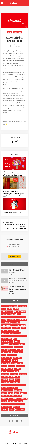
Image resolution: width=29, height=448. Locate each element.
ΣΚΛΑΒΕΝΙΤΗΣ (15, 398)
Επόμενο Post (22, 226)
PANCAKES (5, 344)
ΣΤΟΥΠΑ (4, 401)
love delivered (6, 338)
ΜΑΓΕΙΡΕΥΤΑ (5, 385)
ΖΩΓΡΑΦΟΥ (17, 368)
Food (23, 328)
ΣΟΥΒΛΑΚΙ (24, 398)
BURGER (23, 311)
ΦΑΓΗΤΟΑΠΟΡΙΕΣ (19, 404)
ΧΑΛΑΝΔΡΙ (5, 409)
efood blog (14, 443)
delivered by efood (8, 317)
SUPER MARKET (6, 352)
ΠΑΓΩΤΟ (4, 393)
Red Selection (19, 344)
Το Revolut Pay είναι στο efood (12, 212)
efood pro (16, 322)
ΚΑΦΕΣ (11, 379)
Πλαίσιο (19, 396)
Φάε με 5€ (16, 406)
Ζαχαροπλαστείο (7, 368)
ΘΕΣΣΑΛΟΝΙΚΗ (15, 377)
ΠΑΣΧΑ (11, 393)
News (15, 338)
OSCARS (17, 341)
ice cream (5, 336)
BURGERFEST (5, 314)
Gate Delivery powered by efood (16, 228)
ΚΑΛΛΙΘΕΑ (5, 379)
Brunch (16, 311)
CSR (19, 314)
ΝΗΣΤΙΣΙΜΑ (17, 390)
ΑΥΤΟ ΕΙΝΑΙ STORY (17, 363)
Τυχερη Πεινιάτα (7, 404)
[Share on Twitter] (16, 141)
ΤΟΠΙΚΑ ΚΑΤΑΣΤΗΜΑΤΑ (15, 401)
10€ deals (9, 306)
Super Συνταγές (17, 352)
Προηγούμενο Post (8, 222)
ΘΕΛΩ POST (14, 374)
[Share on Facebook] (12, 141)
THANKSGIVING (11, 355)
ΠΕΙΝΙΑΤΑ (23, 393)
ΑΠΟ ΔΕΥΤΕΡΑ (6, 363)
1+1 (3, 306)
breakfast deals (7, 311)
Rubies (10, 347)
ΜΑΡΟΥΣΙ (14, 387)
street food (18, 349)
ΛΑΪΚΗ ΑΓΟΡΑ (16, 382)
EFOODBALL (21, 325)
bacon (10, 309)
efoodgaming (6, 328)
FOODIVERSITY (14, 330)
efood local (17, 32)
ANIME (4, 309)
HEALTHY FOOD (16, 333)
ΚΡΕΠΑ (17, 379)
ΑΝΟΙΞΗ (15, 360)
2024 (15, 306)
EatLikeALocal (20, 317)
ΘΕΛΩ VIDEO (5, 377)
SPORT (10, 349)
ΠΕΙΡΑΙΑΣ (4, 396)
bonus (16, 309)
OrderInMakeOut (7, 341)
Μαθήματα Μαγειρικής (18, 385)
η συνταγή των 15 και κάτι (10, 371)
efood (10, 32)
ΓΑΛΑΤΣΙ (4, 366)
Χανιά (11, 409)
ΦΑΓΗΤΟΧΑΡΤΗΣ (6, 406)
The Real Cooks (7, 357)
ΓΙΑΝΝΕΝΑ (11, 366)
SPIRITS (4, 349)
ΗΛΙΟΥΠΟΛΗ (5, 374)
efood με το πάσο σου (9, 325)
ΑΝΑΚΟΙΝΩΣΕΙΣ (6, 360)
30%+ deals (22, 306)
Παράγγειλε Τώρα (14, 256)
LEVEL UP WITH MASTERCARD (18, 336)
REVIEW (4, 347)
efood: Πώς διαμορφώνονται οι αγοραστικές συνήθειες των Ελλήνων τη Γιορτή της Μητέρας (13, 173)
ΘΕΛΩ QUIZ (22, 374)
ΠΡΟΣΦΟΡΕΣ (5, 398)
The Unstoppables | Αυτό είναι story (14, 224)
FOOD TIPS (5, 330)
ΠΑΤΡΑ (16, 393)
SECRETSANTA (18, 347)
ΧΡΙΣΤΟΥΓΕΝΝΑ (19, 409)
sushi (3, 355)
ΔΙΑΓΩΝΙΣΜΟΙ (20, 366)
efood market (6, 322)
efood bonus (12, 319)
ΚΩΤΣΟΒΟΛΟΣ (6, 382)
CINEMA (13, 314)
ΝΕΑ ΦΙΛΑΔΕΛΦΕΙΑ (7, 390)
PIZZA (11, 344)
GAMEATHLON (6, 333)
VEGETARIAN (17, 357)
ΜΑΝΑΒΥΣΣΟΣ (6, 387)
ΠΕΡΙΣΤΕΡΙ (12, 396)
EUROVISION (16, 328)
